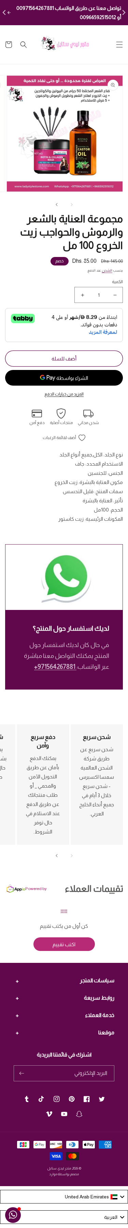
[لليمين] (56, 204)
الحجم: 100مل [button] (108, 510)
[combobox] (64, 1196)
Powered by (36, 888)
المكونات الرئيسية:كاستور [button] (90, 519)
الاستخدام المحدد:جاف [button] (99, 464)
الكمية (117, 281)
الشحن (107, 270)
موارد (53, 1174)
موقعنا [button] (106, 1032)
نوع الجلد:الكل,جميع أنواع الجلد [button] (91, 454)
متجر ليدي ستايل (59, 1168)
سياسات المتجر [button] (97, 980)
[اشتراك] (21, 1073)
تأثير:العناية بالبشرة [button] (103, 500)
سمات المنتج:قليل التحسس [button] (93, 491)
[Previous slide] (4, 12)
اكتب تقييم (64, 944)
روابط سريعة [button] (99, 998)
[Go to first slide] (123, 12)
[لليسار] (71, 204)
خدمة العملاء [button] (99, 1015)
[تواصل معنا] (13, 1215)
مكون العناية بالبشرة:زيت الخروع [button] (89, 482)
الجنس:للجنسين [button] (105, 473)
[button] (119, 44)
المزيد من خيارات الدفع (64, 394)
